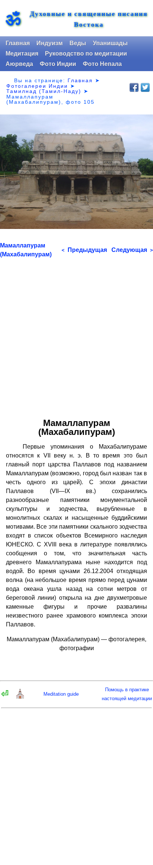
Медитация (22, 53)
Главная (18, 43)
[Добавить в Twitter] (145, 87)
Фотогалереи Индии (37, 86)
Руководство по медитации (86, 53)
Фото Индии (58, 64)
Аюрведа (19, 64)
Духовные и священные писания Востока (89, 19)
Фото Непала (102, 64)
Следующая (132, 250)
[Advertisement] (76, 335)
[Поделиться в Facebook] (134, 87)
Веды (77, 43)
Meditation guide (61, 694)
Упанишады (110, 43)
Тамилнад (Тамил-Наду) (43, 91)
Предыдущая (84, 250)
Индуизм (49, 43)
